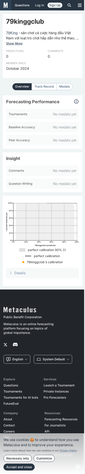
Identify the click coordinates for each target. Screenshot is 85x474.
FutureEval (11, 403)
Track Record (44, 86)
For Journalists (55, 425)
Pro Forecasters (55, 397)
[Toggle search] (69, 5)
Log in (39, 5)
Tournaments (12, 391)
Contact (9, 425)
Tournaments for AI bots (20, 397)
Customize (44, 458)
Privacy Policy (68, 450)
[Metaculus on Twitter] (5, 345)
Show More (14, 43)
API (46, 431)
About (7, 419)
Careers (9, 431)
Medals (64, 86)
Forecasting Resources (61, 419)
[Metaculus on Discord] (15, 345)
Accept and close (19, 467)
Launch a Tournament (59, 385)
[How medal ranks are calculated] (76, 101)
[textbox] (42, 35)
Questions (10, 385)
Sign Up (55, 5)
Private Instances (56, 391)
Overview (22, 86)
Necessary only (17, 458)
